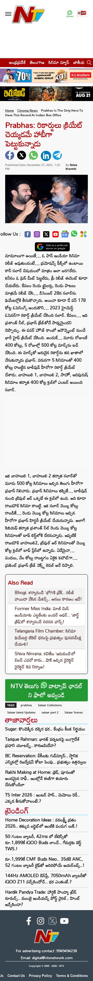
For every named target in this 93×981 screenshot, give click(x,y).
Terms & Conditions (72, 976)
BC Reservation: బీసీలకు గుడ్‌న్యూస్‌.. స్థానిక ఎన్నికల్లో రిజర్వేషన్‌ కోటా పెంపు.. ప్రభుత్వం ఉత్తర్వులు (45, 759)
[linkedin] (46, 156)
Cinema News (27, 110)
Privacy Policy (40, 976)
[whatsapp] (34, 156)
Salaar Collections (50, 705)
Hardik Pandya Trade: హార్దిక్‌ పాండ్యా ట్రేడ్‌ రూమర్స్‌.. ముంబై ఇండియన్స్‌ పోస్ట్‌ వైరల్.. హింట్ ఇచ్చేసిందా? (42, 898)
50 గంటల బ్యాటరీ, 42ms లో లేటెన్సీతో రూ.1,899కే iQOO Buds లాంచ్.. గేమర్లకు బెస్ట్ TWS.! (43, 842)
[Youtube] (55, 235)
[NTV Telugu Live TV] (82, 14)
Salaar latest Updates (21, 712)
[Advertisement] (46, 429)
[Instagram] (37, 235)
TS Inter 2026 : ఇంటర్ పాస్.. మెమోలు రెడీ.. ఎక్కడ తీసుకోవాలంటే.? (42, 798)
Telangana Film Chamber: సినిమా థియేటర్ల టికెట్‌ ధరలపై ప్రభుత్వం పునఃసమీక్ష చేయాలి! (48, 637)
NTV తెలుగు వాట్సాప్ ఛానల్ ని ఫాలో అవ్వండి (46, 690)
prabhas (26, 705)
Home (9, 110)
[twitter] (22, 156)
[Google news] (65, 235)
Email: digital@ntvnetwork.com (47, 957)
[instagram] (40, 922)
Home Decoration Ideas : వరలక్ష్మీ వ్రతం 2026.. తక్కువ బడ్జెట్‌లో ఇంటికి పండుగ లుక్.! (41, 823)
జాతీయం (80, 62)
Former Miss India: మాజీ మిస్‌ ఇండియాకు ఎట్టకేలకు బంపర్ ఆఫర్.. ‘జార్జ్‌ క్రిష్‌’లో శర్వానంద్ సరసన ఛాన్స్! (47, 615)
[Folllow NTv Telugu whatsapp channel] (70, 14)
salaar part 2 (50, 712)
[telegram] (58, 156)
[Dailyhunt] (83, 235)
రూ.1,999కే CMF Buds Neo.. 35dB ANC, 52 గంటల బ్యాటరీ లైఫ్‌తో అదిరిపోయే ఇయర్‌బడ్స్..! (44, 862)
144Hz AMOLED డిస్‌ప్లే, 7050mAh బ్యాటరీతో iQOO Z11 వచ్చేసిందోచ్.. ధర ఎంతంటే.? (46, 878)
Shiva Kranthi (71, 167)
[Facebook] (28, 235)
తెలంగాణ (37, 62)
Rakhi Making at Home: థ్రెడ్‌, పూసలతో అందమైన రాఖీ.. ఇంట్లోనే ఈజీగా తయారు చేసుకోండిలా (40, 778)
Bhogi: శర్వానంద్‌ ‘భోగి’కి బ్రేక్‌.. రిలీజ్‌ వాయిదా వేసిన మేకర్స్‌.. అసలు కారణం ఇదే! (48, 595)
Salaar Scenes (74, 712)
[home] (3, 62)
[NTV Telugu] (27, 14)
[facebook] (10, 156)
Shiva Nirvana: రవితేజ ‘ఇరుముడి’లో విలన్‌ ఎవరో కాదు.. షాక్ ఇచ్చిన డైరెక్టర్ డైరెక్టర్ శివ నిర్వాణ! (45, 660)
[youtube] (64, 922)
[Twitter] (46, 235)
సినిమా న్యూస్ (59, 62)
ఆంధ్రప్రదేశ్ (17, 62)
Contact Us (16, 976)
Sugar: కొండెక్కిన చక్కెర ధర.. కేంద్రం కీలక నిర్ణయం (45, 729)
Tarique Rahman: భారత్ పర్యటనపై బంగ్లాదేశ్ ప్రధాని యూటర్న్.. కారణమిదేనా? (42, 742)
